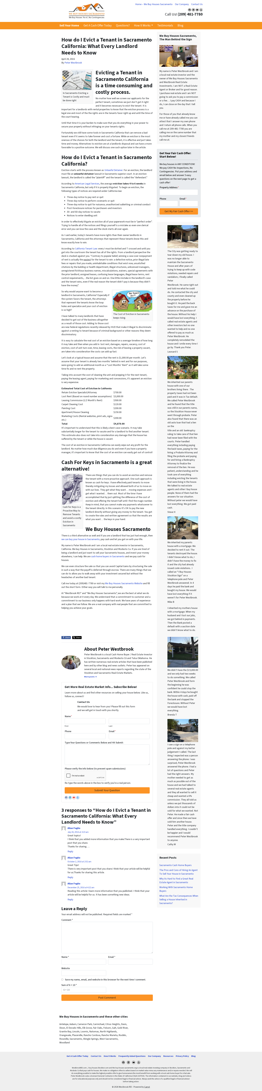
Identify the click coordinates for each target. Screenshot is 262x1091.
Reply (70, 851)
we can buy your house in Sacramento (80, 539)
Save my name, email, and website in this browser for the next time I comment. (105, 979)
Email (112, 731)
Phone (68, 731)
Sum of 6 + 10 (69, 985)
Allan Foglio (74, 828)
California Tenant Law (86, 248)
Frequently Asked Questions (131, 1056)
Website (65, 968)
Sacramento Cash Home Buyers (175, 865)
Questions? (123, 25)
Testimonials (165, 25)
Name (68, 716)
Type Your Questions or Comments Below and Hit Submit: (94, 742)
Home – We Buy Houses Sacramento (153, 4)
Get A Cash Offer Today (98, 25)
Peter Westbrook (73, 62)
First (66, 726)
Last (110, 726)
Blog (180, 25)
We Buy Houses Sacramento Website (123, 583)
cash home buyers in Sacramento (108, 556)
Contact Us (197, 4)
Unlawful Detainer (113, 170)
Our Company (182, 4)
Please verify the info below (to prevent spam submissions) (95, 768)
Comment (67, 920)
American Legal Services (87, 183)
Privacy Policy (182, 1056)
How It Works (142, 25)
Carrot (147, 1086)
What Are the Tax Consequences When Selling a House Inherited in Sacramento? (178, 899)
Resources (168, 1056)
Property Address (169, 187)
